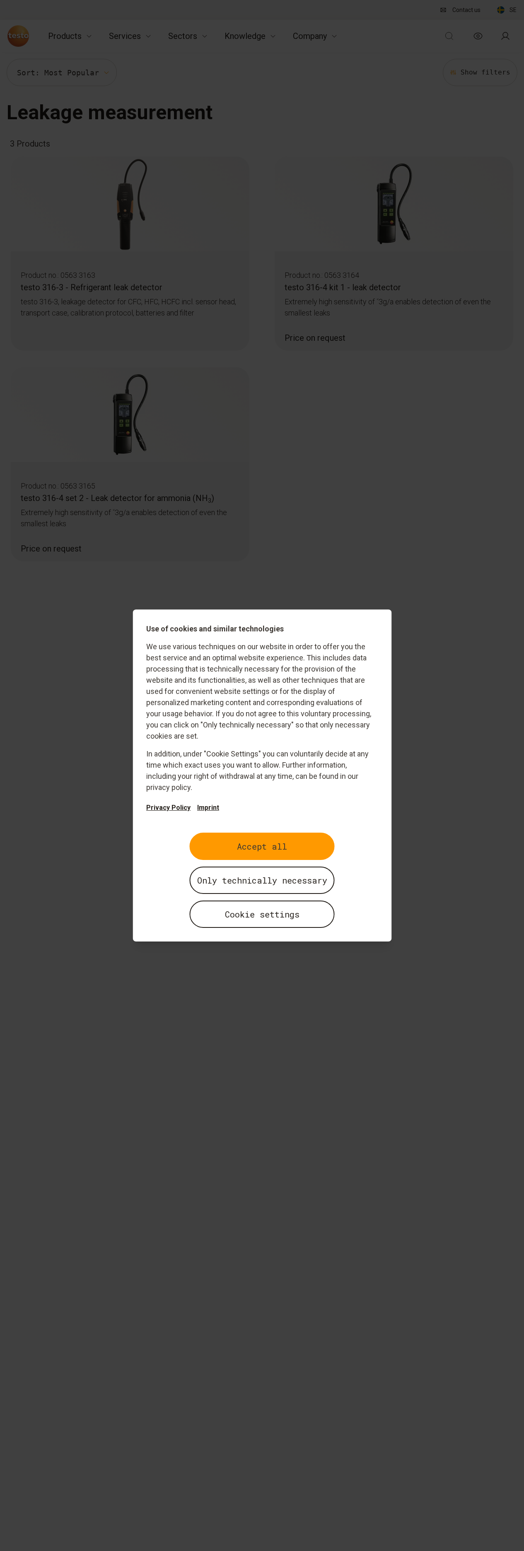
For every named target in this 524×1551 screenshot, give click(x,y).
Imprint (208, 808)
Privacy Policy (168, 808)
